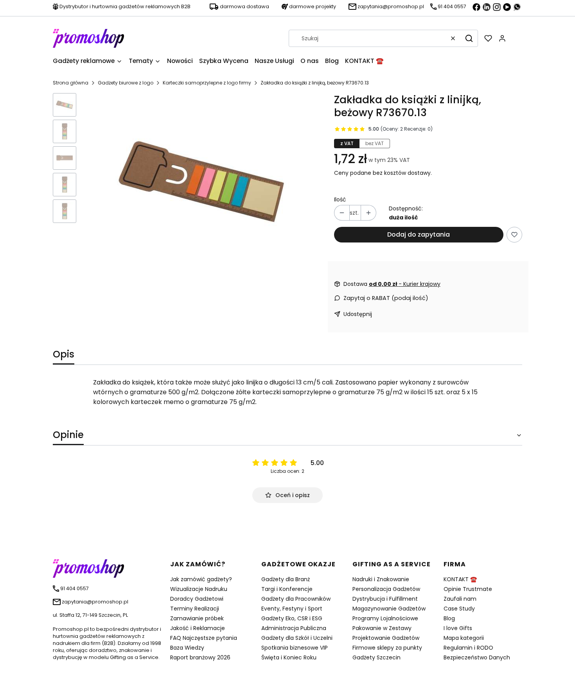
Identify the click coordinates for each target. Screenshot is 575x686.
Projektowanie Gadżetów (385, 638)
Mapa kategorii (464, 638)
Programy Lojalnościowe (385, 618)
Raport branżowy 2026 (200, 657)
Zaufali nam (460, 599)
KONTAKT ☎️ (460, 579)
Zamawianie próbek (197, 618)
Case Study (459, 608)
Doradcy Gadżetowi (196, 599)
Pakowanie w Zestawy (381, 628)
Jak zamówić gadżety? (201, 579)
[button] (469, 38)
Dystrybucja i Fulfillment (385, 599)
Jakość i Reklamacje (197, 628)
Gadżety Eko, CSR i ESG (291, 618)
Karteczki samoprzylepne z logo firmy (207, 82)
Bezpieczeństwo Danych (477, 657)
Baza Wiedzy (187, 648)
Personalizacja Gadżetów (386, 589)
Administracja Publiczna (293, 628)
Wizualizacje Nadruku (198, 589)
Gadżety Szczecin (376, 657)
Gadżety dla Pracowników (296, 599)
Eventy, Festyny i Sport (291, 608)
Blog (449, 618)
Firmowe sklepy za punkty (387, 648)
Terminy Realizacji (194, 608)
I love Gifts (458, 628)
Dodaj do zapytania (418, 234)
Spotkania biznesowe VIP (294, 648)
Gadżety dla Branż (285, 579)
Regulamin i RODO (468, 648)
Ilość (340, 199)
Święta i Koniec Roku (288, 657)
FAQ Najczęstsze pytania (203, 638)
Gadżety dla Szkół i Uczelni (296, 638)
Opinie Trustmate (468, 589)
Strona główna (70, 82)
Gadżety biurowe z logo (125, 82)
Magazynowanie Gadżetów (389, 608)
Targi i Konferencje (287, 589)
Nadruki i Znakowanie (380, 579)
